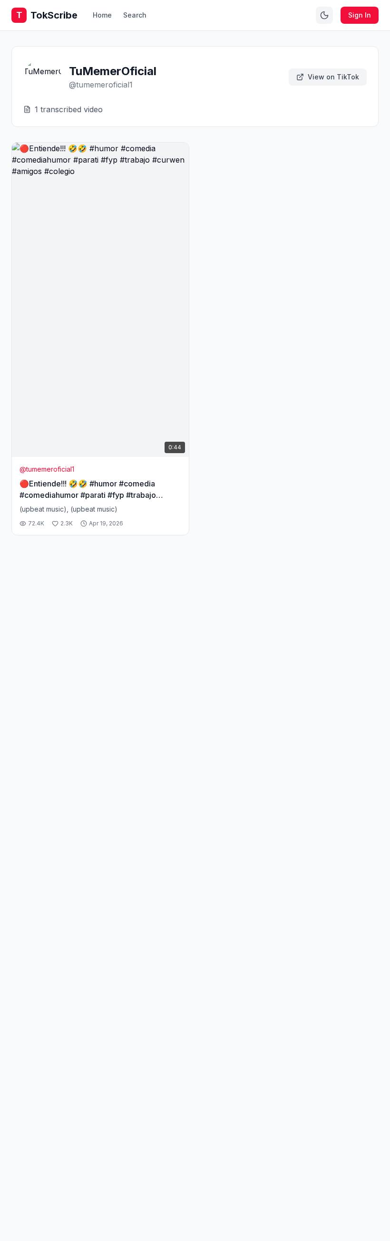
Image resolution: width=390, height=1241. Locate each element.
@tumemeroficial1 (47, 469)
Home (102, 15)
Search (134, 15)
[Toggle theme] (324, 15)
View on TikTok (333, 77)
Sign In (359, 15)
